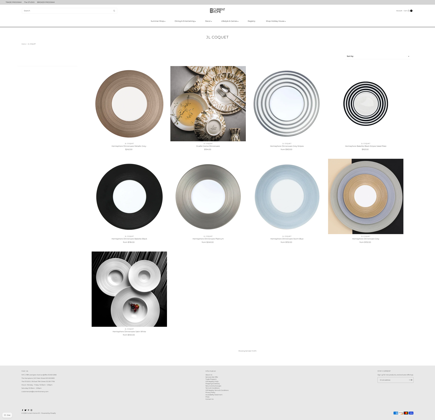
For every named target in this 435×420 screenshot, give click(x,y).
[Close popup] (249, 176)
